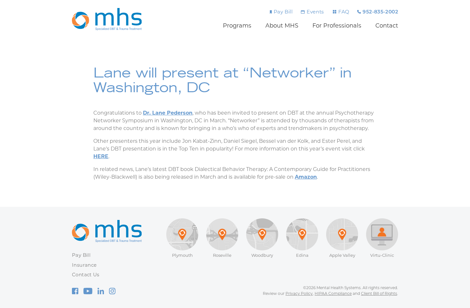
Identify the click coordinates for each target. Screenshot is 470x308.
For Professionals (336, 25)
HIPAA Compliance (333, 293)
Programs (237, 25)
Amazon (306, 177)
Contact (386, 25)
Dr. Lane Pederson (167, 113)
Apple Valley (342, 255)
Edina (302, 255)
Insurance (84, 265)
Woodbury (262, 255)
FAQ (343, 12)
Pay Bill (283, 12)
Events (315, 12)
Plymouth (182, 255)
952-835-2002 (380, 12)
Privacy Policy (299, 293)
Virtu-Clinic (382, 255)
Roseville (222, 255)
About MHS (281, 25)
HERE (100, 156)
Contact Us (85, 275)
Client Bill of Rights (379, 293)
